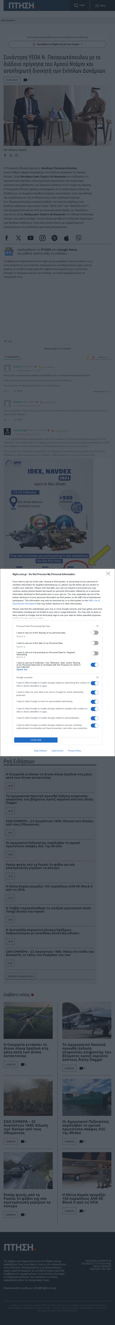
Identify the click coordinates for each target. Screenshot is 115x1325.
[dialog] (57, 662)
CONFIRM (35, 740)
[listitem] (57, 626)
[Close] (109, 574)
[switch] (95, 633)
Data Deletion (40, 750)
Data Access (57, 750)
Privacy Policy (74, 750)
